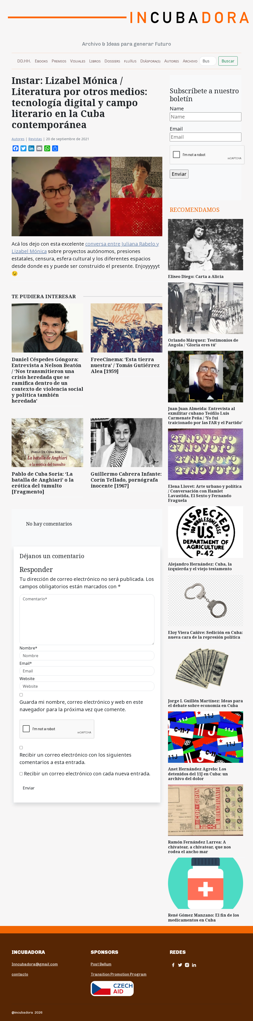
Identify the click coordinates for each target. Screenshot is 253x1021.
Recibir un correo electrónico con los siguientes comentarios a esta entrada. (75, 758)
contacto (20, 974)
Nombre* (28, 648)
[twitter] (180, 965)
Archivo (190, 61)
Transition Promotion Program (119, 974)
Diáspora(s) (150, 61)
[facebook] (173, 965)
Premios (59, 61)
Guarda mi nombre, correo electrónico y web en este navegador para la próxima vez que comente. (81, 706)
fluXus (130, 61)
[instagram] (187, 965)
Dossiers (112, 61)
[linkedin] (193, 965)
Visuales (77, 61)
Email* (26, 663)
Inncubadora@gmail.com (35, 964)
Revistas (35, 139)
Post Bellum (101, 964)
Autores (171, 61)
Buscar (228, 61)
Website (27, 678)
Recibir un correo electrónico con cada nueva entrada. (87, 773)
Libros (95, 61)
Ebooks (41, 61)
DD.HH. (24, 61)
